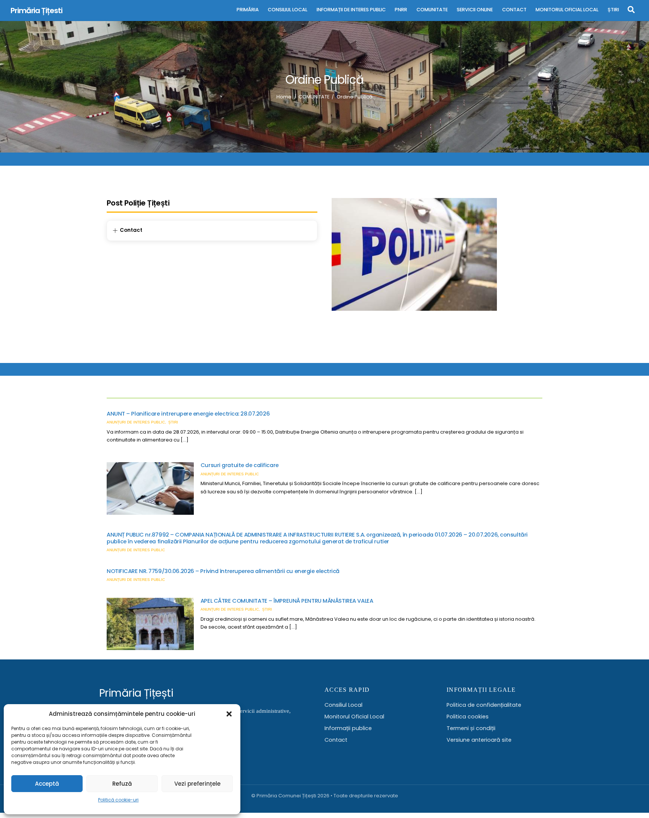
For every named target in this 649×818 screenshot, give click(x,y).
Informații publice (348, 728)
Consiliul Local (343, 705)
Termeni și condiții (471, 728)
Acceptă (47, 784)
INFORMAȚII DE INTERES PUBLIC (351, 9)
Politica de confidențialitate (484, 705)
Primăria (248, 9)
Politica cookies (468, 716)
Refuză (122, 784)
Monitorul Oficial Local (354, 716)
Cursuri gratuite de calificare (240, 465)
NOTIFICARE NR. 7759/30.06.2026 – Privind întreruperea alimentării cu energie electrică (223, 571)
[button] (229, 714)
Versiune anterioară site (479, 740)
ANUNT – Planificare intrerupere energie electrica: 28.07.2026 (188, 413)
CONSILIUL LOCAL (287, 9)
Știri (173, 422)
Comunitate (432, 9)
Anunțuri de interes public (136, 422)
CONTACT (514, 9)
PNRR (401, 9)
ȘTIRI (613, 9)
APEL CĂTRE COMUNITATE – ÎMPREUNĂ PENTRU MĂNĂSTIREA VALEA (287, 601)
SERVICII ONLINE (475, 9)
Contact (335, 740)
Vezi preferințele (197, 784)
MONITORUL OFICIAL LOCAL (567, 9)
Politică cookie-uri (118, 800)
